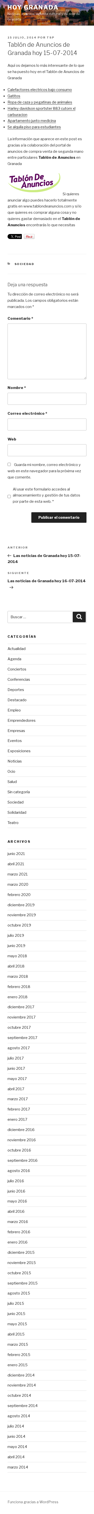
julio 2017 (16, 1058)
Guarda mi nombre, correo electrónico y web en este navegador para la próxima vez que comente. (44, 471)
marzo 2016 (18, 1222)
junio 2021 (16, 854)
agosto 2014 (19, 1416)
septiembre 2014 (23, 1406)
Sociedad (25, 264)
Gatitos (14, 96)
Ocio (11, 771)
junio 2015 (16, 1314)
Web (12, 439)
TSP (50, 37)
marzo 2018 (18, 976)
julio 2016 (16, 1181)
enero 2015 (18, 1365)
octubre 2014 (19, 1395)
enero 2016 (18, 1242)
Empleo (14, 710)
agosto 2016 (19, 1170)
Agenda (14, 659)
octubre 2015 (19, 1273)
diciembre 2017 (21, 1007)
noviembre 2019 (22, 915)
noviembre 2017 (22, 1017)
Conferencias (19, 679)
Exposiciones (19, 751)
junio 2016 (16, 1191)
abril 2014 (16, 1457)
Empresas (16, 730)
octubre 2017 (19, 1027)
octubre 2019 (19, 925)
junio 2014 (16, 1436)
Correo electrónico (27, 413)
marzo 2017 (18, 1099)
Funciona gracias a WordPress (33, 1502)
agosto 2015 (19, 1293)
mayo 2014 (17, 1446)
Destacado (17, 700)
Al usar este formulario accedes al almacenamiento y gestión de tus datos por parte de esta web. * (46, 495)
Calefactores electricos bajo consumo (40, 90)
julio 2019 (16, 935)
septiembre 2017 (22, 1038)
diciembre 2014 (21, 1375)
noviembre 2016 (22, 1140)
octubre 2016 (19, 1150)
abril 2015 (16, 1334)
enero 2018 (18, 997)
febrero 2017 (19, 1109)
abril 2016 (16, 1211)
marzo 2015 (18, 1344)
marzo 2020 (18, 884)
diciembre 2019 (21, 905)
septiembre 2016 (23, 1160)
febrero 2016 (19, 1232)
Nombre (17, 388)
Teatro (13, 822)
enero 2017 (17, 1119)
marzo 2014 (18, 1467)
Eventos (15, 740)
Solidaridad (17, 812)
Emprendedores (22, 720)
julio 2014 (16, 1426)
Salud (12, 782)
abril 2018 (16, 966)
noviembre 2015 (22, 1262)
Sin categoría (19, 792)
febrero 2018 (19, 986)
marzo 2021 (18, 874)
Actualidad (17, 648)
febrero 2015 (19, 1354)
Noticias (15, 761)
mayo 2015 (17, 1324)
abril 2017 (16, 1089)
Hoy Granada (33, 7)
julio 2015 (16, 1303)
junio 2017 (16, 1068)
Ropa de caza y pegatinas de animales (40, 102)
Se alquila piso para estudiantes (34, 127)
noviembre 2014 (22, 1385)
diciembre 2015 (21, 1252)
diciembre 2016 (21, 1130)
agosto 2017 (19, 1048)
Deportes (16, 690)
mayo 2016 (17, 1201)
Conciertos (17, 669)
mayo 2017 (17, 1078)
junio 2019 (16, 946)
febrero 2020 (19, 894)
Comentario (20, 318)
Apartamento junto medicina (32, 120)
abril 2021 (16, 864)
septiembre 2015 (23, 1283)
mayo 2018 (17, 956)
